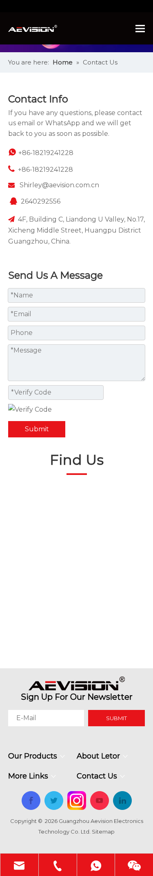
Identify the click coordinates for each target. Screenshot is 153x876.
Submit (37, 429)
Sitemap (103, 831)
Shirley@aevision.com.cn (59, 185)
